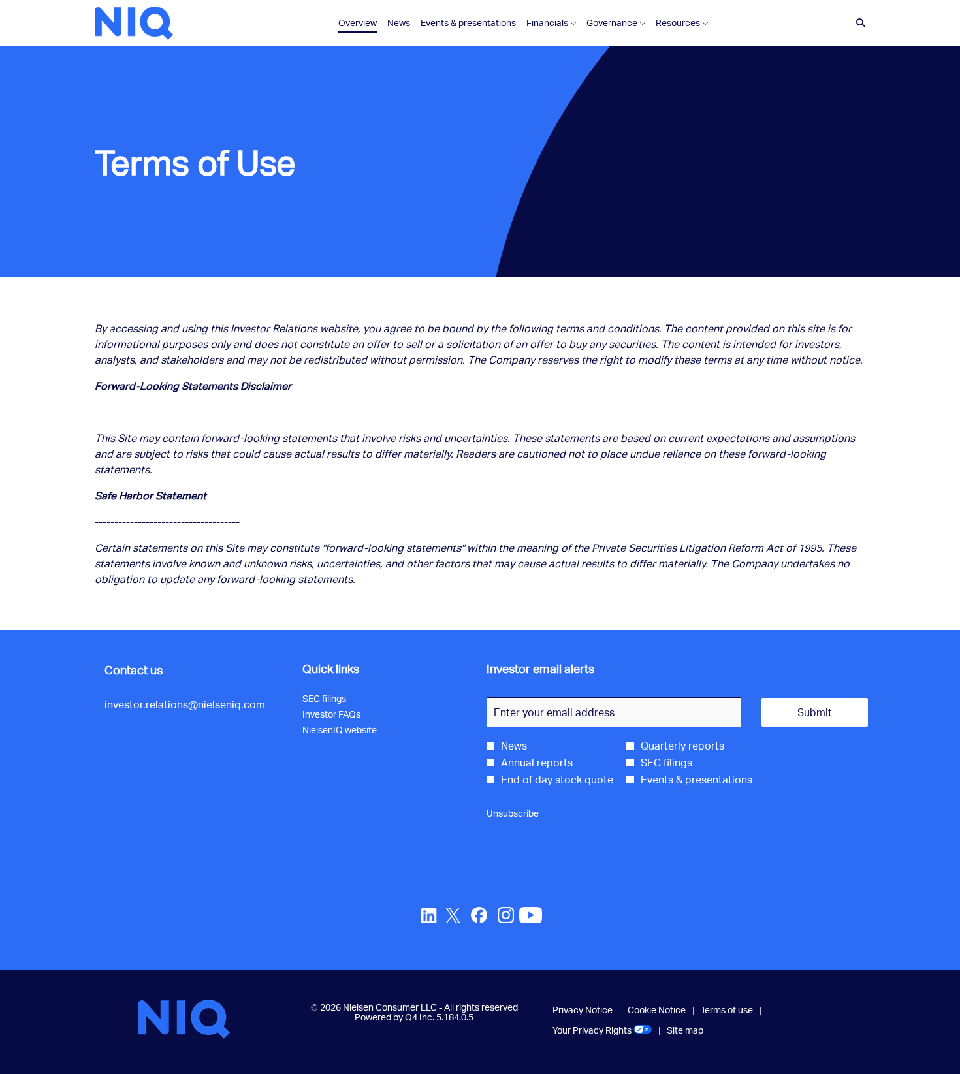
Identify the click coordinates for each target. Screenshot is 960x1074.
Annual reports (537, 762)
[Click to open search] (857, 23)
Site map (685, 1030)
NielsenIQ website (354, 729)
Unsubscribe (513, 813)
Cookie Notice (657, 1010)
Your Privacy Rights (602, 1030)
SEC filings (339, 698)
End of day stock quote (557, 779)
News (514, 745)
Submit (814, 712)
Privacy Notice (582, 1010)
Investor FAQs (346, 714)
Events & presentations (696, 779)
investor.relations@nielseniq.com (184, 704)
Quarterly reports (682, 745)
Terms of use (727, 1010)
